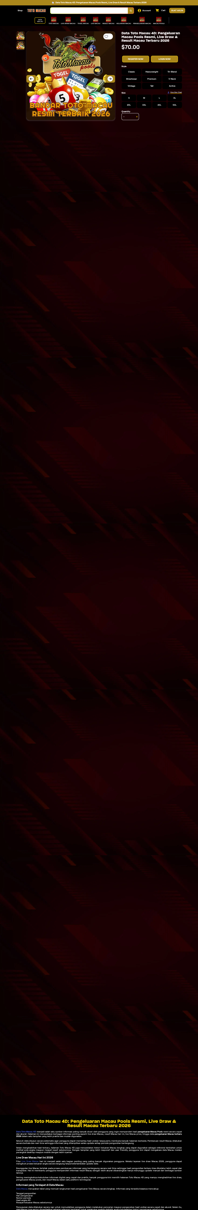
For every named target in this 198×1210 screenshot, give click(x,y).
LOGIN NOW (165, 59)
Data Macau (22, 1189)
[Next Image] (110, 79)
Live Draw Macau (30, 1161)
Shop (20, 10)
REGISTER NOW (135, 59)
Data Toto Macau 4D (26, 1132)
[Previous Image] (31, 79)
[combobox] (89, 11)
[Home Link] (36, 10)
